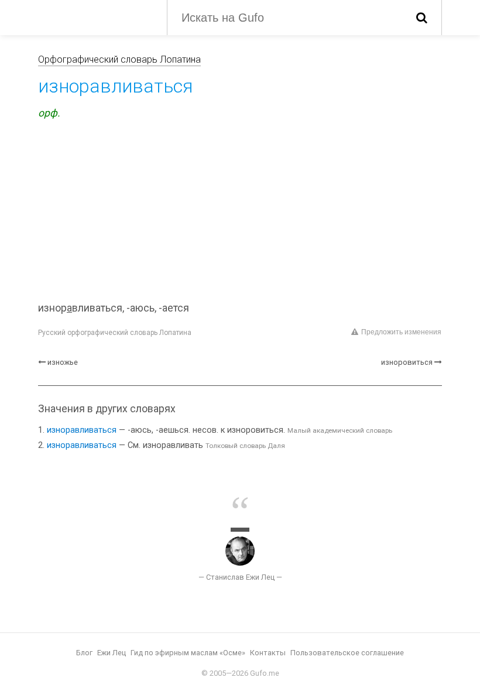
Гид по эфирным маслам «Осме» (188, 652)
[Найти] (421, 17)
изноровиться (407, 362)
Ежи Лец (111, 652)
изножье (62, 362)
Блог (84, 652)
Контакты (268, 652)
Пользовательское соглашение (347, 652)
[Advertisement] (240, 213)
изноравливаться (81, 430)
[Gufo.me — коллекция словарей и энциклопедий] (93, 16)
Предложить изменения (401, 332)
